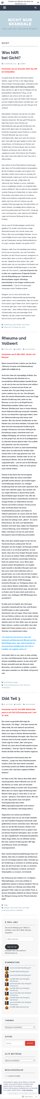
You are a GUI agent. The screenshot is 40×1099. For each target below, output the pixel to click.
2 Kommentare (30, 704)
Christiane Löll (16, 327)
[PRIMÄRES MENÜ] (5, 8)
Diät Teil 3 (11, 698)
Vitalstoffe (19, 910)
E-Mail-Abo (11, 922)
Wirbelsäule (6, 687)
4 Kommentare (30, 349)
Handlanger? (26, 968)
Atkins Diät (14, 908)
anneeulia (14, 968)
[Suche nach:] (14, 1043)
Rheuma (27, 685)
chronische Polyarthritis (11, 685)
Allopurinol (7, 327)
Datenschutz (24, 1007)
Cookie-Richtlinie (27, 1090)
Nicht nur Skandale (20, 21)
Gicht (23, 327)
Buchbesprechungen (11, 682)
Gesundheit (25, 324)
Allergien (7, 908)
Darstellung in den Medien (12, 324)
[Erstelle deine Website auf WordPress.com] (20, 2)
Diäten (6, 905)
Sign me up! (12, 947)
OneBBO (23, 64)
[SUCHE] (35, 8)
